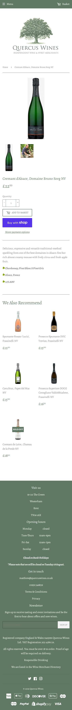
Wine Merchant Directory (47, 667)
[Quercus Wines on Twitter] (29, 679)
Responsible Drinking (36, 660)
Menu (10, 4)
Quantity (7, 196)
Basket (65, 4)
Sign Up (63, 624)
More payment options (17, 232)
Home (5, 67)
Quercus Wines (36, 688)
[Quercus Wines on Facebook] (35, 679)
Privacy (36, 598)
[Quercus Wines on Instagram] (41, 679)
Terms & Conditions (36, 592)
